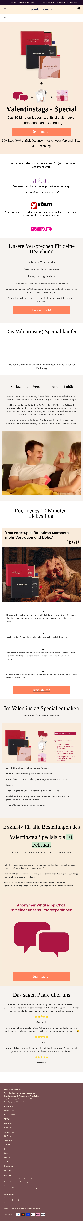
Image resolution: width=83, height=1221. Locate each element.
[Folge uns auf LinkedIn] (19, 1200)
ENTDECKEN (9, 1110)
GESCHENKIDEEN (11, 1114)
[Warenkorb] (78, 9)
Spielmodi (8, 1140)
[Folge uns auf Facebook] (7, 1200)
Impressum (8, 1170)
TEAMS (7, 1119)
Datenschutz (8, 1166)
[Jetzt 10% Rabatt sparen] (36, 1188)
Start (5, 18)
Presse (6, 1153)
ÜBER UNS (8, 1127)
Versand (7, 1144)
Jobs (5, 1149)
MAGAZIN (8, 1123)
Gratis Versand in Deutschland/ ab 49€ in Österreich (60, 2)
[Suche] (10, 9)
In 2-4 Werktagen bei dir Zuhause (24, 2)
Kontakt (7, 1157)
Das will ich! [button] (41, 310)
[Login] (73, 9)
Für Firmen (8, 1136)
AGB (6, 1161)
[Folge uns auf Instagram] (13, 1200)
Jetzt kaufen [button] (41, 132)
